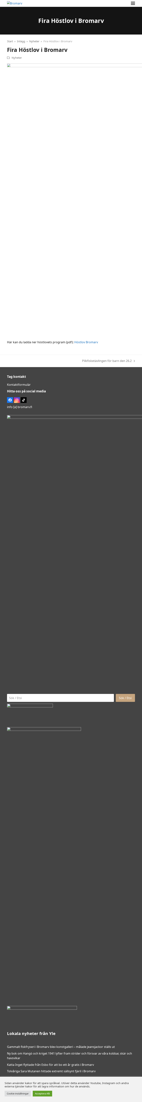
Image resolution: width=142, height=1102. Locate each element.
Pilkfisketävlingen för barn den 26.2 (107, 361)
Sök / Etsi (125, 698)
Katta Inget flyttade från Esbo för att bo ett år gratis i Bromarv (50, 1065)
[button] (133, 3)
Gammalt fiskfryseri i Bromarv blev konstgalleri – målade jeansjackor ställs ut (61, 1047)
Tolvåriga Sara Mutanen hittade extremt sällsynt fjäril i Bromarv (51, 1071)
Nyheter (17, 57)
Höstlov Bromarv (86, 342)
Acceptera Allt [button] (42, 1093)
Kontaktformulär (19, 385)
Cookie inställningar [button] (18, 1093)
